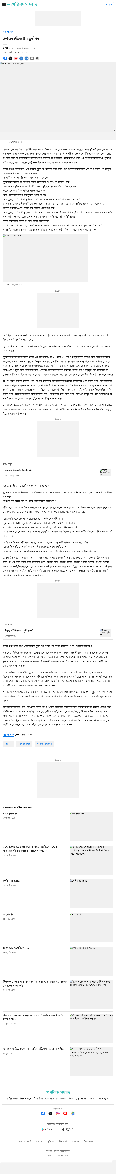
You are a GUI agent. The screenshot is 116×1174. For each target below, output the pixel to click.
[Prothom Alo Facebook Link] (44, 1114)
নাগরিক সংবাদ (12, 1098)
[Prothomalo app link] (47, 1129)
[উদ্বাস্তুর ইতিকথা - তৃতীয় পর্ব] (105, 633)
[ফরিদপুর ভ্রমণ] (91, 826)
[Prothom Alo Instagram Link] (59, 1114)
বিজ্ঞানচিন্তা (38, 1098)
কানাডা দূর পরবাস (44, 744)
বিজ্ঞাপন (38, 1141)
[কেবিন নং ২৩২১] (91, 893)
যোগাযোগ (76, 1141)
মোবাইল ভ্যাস (102, 1098)
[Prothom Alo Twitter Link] (51, 1114)
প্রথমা (92, 1098)
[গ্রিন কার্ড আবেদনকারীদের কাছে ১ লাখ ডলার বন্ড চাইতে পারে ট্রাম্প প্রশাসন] (91, 1028)
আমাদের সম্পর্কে (24, 1141)
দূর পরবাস (8, 32)
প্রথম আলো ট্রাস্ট (51, 1098)
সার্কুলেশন (50, 1141)
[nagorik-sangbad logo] (58, 1093)
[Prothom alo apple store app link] (68, 1129)
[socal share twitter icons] (11, 60)
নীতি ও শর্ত (63, 1141)
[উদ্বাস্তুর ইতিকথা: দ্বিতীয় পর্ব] (105, 472)
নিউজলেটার (88, 1141)
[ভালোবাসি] (91, 927)
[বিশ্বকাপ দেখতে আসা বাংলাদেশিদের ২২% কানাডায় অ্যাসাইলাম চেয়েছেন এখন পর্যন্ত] (91, 994)
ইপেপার (84, 1098)
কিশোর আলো (26, 1098)
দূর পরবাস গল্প (24, 744)
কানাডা (9, 744)
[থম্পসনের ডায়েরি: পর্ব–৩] (91, 961)
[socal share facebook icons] (5, 60)
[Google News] (72, 1114)
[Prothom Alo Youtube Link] (66, 1114)
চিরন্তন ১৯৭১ (73, 1098)
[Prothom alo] (22, 5)
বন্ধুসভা (63, 1098)
